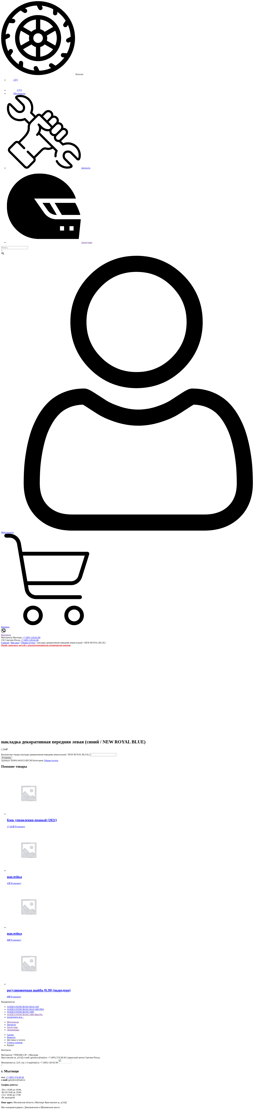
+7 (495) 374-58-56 (15, 1077)
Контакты (6, 635)
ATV (15, 80)
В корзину (6, 758)
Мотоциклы (19, 93)
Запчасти (85, 168)
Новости (11, 1037)
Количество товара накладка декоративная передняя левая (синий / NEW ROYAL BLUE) (45, 754)
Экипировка (13, 1030)
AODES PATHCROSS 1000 (20, 1012)
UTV (19, 90)
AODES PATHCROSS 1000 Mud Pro (25, 1014)
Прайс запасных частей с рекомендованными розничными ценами (36, 645)
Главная (5, 642)
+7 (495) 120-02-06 (31, 637)
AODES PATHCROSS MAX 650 (23, 1006)
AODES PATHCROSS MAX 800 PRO (25, 1009)
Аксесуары (86, 242)
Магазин (15, 642)
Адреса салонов (15, 1042)
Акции (10, 1034)
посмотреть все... (15, 1017)
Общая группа (28, 642)
